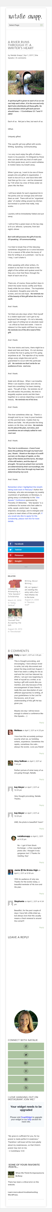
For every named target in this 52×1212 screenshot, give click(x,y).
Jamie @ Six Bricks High (26, 870)
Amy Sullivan (20, 761)
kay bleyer (19, 787)
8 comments (21, 58)
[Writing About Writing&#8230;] (33, 593)
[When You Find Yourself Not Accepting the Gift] (15, 612)
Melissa (18, 730)
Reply (41, 722)
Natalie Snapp (16, 55)
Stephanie (19, 901)
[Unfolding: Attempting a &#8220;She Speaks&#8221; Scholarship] (15, 584)
